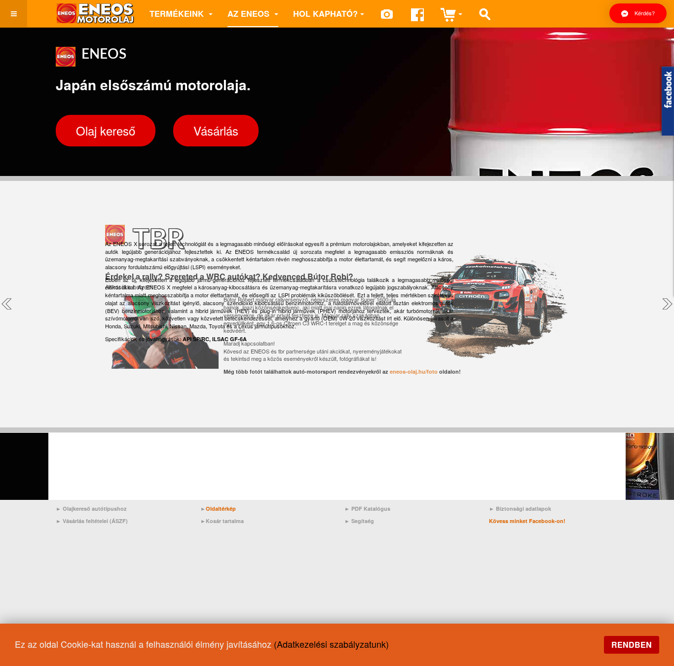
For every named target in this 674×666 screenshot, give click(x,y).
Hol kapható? (325, 13)
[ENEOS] (95, 13)
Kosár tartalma (225, 521)
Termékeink (178, 13)
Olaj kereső (105, 130)
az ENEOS (249, 13)
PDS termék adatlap (244, 357)
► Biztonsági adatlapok (520, 508)
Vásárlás (215, 130)
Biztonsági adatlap (324, 357)
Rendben (631, 644)
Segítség (362, 521)
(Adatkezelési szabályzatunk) (331, 643)
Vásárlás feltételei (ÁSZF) (95, 521)
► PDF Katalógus (367, 508)
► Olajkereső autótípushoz (91, 508)
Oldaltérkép (221, 508)
